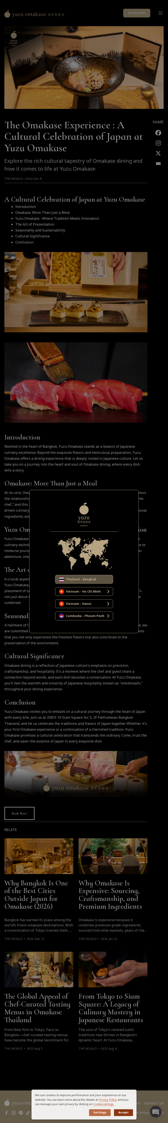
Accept (123, 1112)
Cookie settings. (103, 1104)
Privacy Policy (108, 1100)
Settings (99, 1112)
